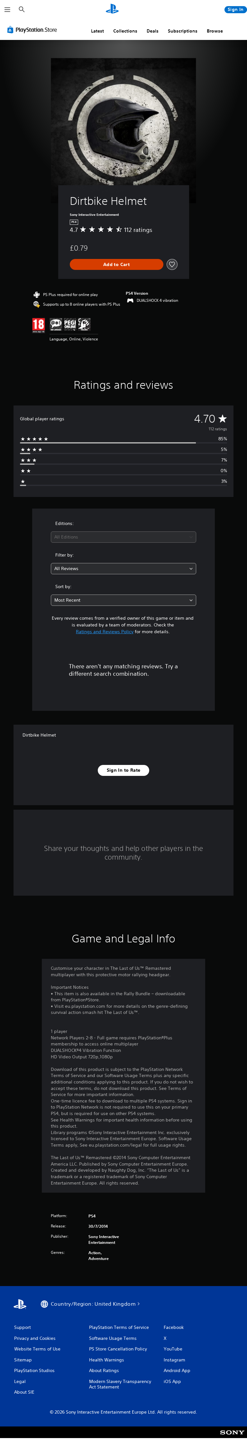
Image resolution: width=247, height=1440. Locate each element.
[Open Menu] (7, 9)
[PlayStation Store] (33, 29)
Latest (97, 31)
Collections (125, 31)
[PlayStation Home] (112, 10)
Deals (153, 31)
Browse (215, 31)
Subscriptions (182, 31)
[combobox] (123, 537)
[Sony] (232, 1436)
